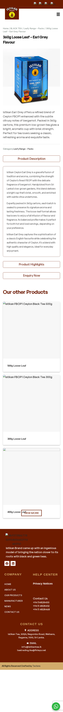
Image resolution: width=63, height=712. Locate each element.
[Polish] (53, 3)
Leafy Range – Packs (34, 28)
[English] (42, 3)
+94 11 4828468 (41, 609)
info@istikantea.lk (31, 646)
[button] (58, 14)
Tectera (36, 666)
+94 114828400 (41, 602)
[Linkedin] (13, 563)
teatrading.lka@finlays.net (31, 650)
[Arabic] (36, 3)
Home (5, 28)
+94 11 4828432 (41, 605)
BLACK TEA (16, 28)
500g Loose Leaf (16, 366)
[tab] (31, 159)
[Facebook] (6, 563)
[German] (48, 3)
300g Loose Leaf (16, 439)
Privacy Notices (43, 583)
